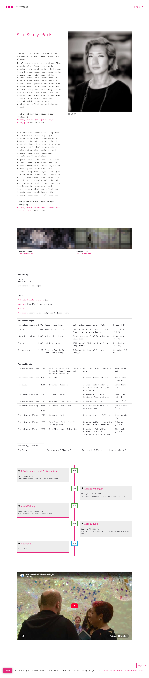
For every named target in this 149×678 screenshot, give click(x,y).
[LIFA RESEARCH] (17, 7)
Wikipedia (23, 308)
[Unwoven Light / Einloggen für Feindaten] (103, 243)
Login (7, 670)
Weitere (22, 313)
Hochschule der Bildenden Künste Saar (125, 670)
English (142, 665)
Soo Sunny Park (28, 253)
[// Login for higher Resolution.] (100, 71)
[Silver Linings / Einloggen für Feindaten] (45, 243)
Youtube (22, 304)
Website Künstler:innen (31, 300)
